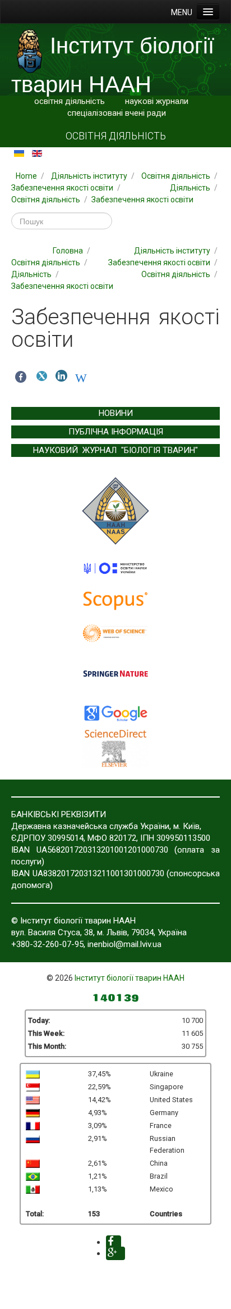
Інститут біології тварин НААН (129, 977)
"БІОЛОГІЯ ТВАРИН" (159, 450)
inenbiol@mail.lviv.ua (124, 944)
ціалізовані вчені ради (123, 113)
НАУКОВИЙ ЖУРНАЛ (75, 450)
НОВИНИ (116, 413)
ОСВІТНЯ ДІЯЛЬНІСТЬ (116, 136)
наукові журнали (156, 101)
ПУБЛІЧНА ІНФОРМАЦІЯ (115, 432)
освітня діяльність (69, 101)
